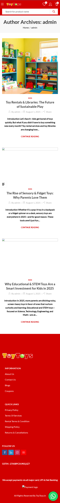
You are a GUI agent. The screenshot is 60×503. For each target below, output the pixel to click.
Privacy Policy (11, 410)
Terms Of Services (13, 415)
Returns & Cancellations (16, 432)
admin (17, 111)
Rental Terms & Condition (17, 421)
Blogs (7, 385)
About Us (9, 374)
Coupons (9, 391)
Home (26, 27)
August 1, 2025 (33, 111)
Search (54, 11)
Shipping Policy (12, 426)
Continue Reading (30, 136)
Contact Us (10, 379)
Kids (30, 98)
